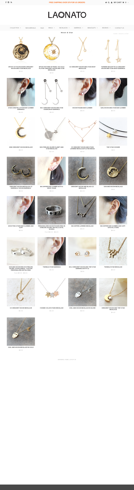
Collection (14, 28)
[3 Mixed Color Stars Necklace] (51, 292)
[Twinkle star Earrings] (51, 251)
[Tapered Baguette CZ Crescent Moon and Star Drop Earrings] (113, 51)
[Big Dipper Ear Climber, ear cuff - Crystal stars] (113, 210)
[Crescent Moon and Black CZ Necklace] (82, 171)
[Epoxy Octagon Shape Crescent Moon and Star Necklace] (21, 51)
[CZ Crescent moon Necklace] (21, 292)
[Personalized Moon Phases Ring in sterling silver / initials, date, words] (51, 210)
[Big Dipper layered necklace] (82, 210)
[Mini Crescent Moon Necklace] (21, 131)
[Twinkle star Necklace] (113, 251)
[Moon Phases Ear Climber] (82, 92)
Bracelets (92, 28)
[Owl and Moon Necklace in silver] (82, 292)
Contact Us (119, 28)
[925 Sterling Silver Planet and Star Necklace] (51, 131)
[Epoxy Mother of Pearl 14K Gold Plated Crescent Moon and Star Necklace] (51, 51)
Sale (42, 28)
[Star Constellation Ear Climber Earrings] (21, 92)
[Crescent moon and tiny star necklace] (113, 292)
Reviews (105, 28)
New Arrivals (30, 28)
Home (115, 33)
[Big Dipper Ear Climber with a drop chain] (51, 171)
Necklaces (63, 28)
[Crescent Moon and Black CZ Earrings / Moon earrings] (21, 171)
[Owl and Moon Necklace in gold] (21, 331)
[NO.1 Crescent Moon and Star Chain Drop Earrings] (51, 92)
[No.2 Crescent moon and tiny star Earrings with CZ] (82, 251)
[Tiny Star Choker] (113, 131)
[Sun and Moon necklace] (113, 171)
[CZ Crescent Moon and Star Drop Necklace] (82, 51)
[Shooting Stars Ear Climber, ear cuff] (21, 210)
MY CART (120, 2)
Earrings (77, 28)
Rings (50, 28)
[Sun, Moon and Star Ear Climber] (113, 92)
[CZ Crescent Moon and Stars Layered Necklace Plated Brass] (82, 131)
